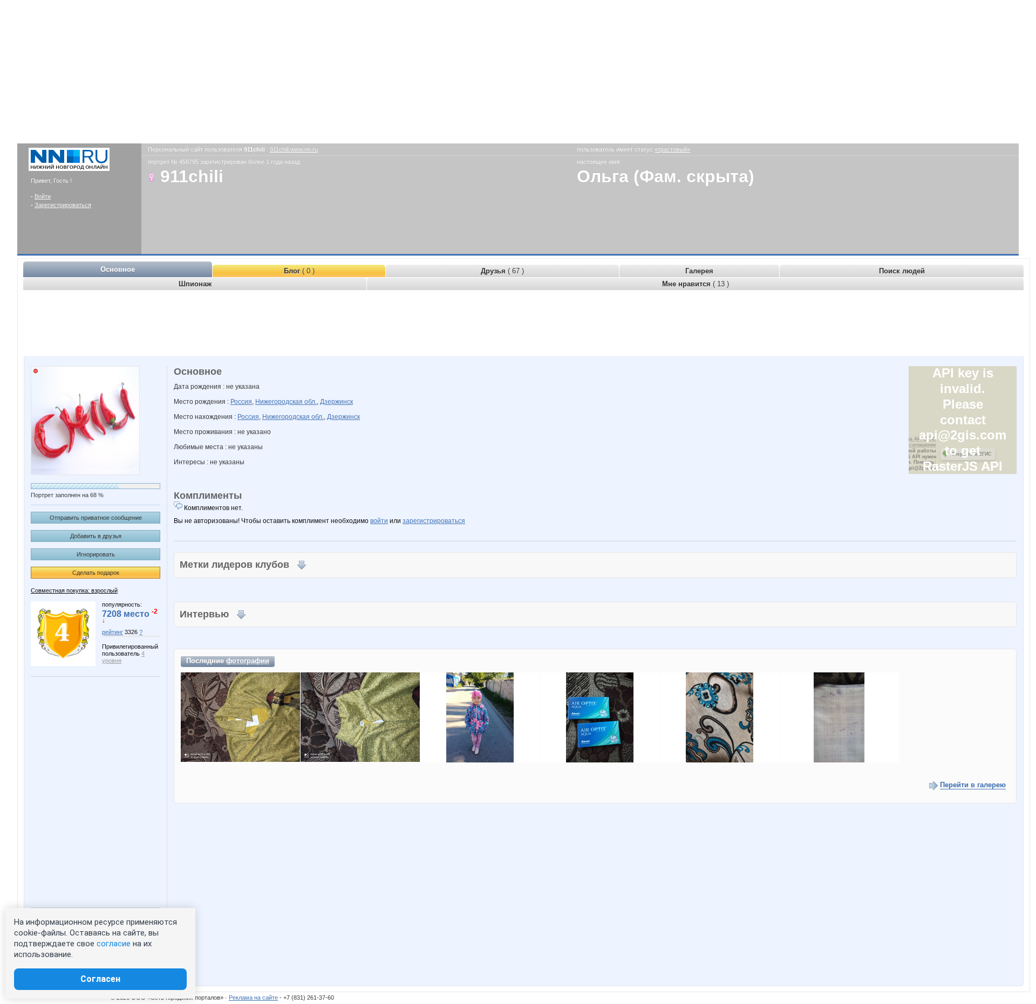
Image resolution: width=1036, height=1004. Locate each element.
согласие (114, 943)
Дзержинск (336, 401)
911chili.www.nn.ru (294, 149)
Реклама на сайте (253, 997)
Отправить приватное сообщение (96, 517)
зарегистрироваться (434, 521)
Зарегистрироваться (63, 205)
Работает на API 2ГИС (910, 439)
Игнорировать (96, 554)
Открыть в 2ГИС (971, 454)
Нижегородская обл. (286, 401)
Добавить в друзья (95, 536)
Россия (241, 401)
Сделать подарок (95, 572)
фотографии (247, 661)
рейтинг (112, 632)
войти (379, 521)
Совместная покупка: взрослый (74, 590)
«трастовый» (672, 149)
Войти (43, 196)
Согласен (100, 979)
